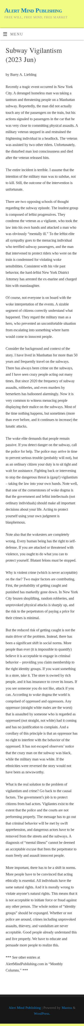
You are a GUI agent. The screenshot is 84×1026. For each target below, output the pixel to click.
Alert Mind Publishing (33, 10)
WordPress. (42, 1013)
